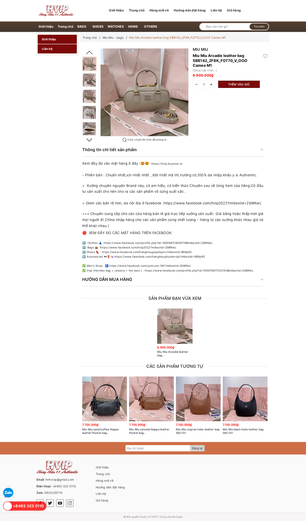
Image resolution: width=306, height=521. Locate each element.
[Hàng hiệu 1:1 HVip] (56, 10)
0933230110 (53, 492)
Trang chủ (103, 474)
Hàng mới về (104, 480)
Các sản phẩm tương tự (174, 366)
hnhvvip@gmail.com (60, 479)
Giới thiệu (49, 39)
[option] (144, 92)
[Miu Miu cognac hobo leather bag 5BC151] (198, 399)
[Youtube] (60, 503)
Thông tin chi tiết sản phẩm (109, 149)
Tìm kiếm (259, 26)
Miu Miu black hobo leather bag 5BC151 (243, 431)
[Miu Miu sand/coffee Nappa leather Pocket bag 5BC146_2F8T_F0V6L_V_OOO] (104, 399)
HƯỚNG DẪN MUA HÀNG (107, 279)
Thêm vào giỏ (239, 84)
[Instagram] (69, 503)
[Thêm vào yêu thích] (265, 55)
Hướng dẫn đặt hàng (110, 487)
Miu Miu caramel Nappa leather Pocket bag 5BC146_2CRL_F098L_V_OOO (149, 431)
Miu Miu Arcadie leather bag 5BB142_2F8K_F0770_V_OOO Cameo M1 (175, 353)
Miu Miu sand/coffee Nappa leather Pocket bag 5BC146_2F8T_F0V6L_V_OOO (101, 431)
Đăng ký (197, 448)
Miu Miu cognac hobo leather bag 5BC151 (197, 431)
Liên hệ (47, 49)
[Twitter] (50, 503)
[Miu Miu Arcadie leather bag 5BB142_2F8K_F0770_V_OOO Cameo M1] (89, 64)
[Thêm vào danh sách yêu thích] (187, 339)
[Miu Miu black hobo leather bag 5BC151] (245, 399)
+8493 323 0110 (64, 486)
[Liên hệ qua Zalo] (8, 493)
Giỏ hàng (102, 500)
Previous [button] (89, 52)
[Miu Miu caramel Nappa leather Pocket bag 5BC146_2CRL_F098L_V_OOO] (151, 399)
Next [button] (89, 140)
